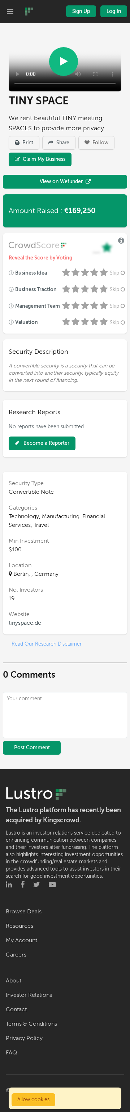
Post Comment (32, 747)
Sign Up (81, 11)
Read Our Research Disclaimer (47, 644)
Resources (19, 926)
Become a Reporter (45, 443)
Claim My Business (43, 159)
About (13, 980)
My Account (21, 940)
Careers (16, 954)
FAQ (11, 1052)
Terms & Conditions (31, 1024)
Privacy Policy (24, 1038)
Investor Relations (29, 995)
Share (62, 142)
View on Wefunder (61, 181)
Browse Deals (24, 911)
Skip (114, 273)
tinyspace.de (25, 623)
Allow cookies (33, 1099)
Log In (114, 11)
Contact (16, 1009)
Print (27, 142)
